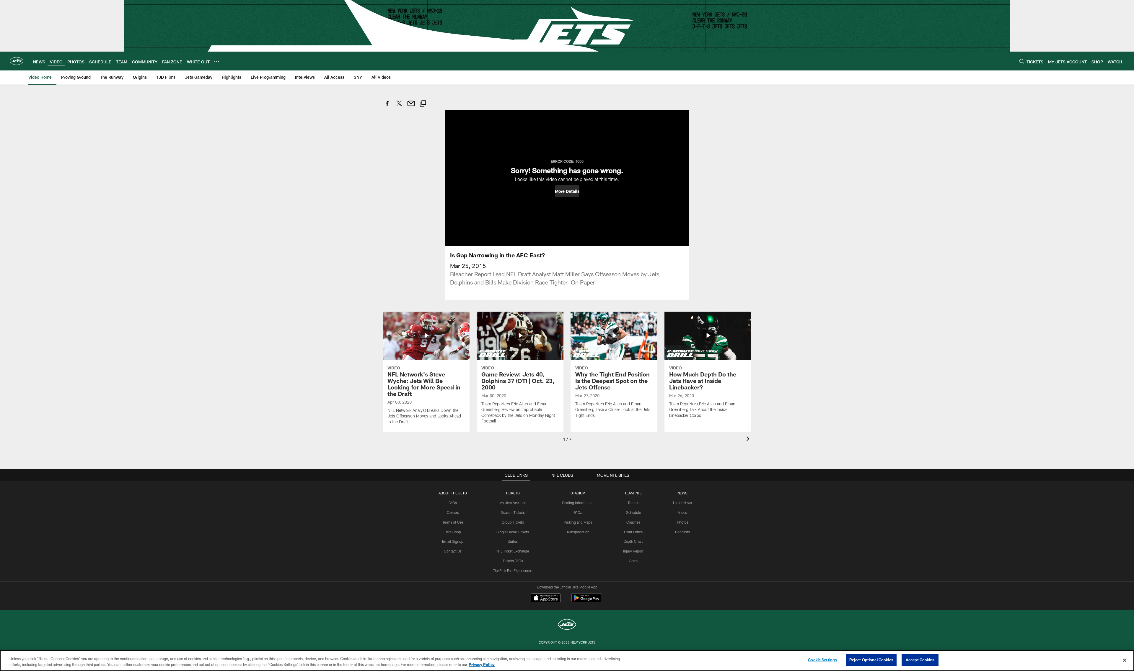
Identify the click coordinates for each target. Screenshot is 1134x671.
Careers (453, 512)
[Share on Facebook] (387, 106)
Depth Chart (633, 541)
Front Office (633, 532)
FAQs (453, 503)
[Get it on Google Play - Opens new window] (586, 600)
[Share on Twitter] (399, 106)
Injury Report (633, 551)
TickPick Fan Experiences (512, 570)
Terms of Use (452, 522)
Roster (633, 503)
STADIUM (578, 493)
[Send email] (411, 106)
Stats (633, 561)
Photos (682, 522)
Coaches (633, 522)
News (682, 493)
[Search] (1021, 61)
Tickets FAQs (513, 561)
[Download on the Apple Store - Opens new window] (546, 598)
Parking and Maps (578, 522)
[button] (567, 191)
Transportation (577, 532)
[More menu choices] (216, 61)
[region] (567, 660)
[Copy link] (423, 104)
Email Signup (452, 541)
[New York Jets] (567, 625)
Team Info (633, 493)
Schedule (633, 512)
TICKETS (513, 493)
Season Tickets (513, 512)
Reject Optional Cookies (871, 659)
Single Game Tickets (512, 532)
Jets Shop (453, 532)
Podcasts (682, 532)
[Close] (1124, 660)
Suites (513, 541)
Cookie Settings (822, 659)
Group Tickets (513, 522)
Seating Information (578, 503)
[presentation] (749, 439)
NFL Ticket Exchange (512, 551)
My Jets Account (512, 503)
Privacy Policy (482, 664)
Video (682, 512)
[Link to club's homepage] (16, 61)
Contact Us (453, 551)
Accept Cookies (920, 659)
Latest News (682, 503)
